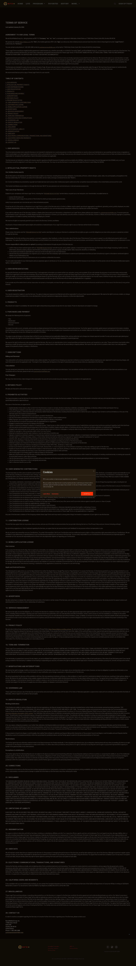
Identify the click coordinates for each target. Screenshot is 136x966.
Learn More (46, 494)
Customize (55, 494)
